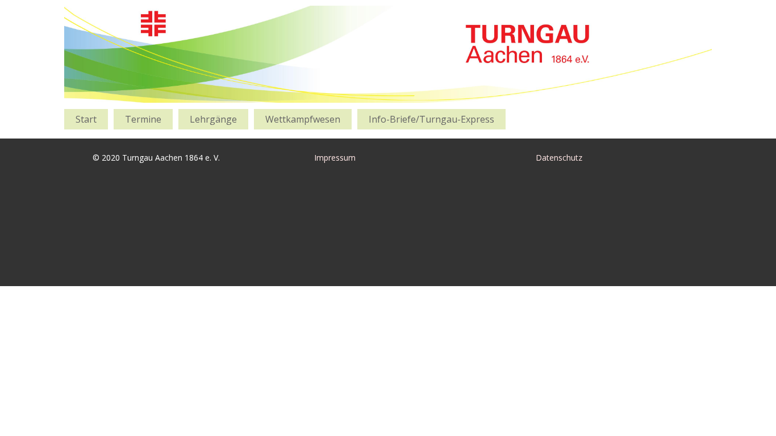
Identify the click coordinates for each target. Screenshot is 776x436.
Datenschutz (559, 157)
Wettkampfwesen (302, 119)
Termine (143, 119)
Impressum (335, 157)
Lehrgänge (213, 119)
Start (86, 119)
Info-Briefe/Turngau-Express (431, 119)
